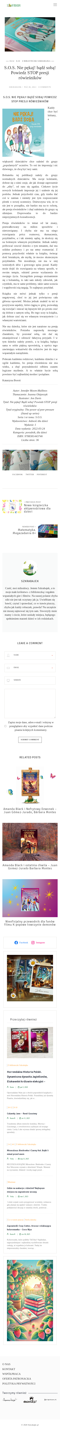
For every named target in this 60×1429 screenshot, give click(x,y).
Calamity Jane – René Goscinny (22, 1113)
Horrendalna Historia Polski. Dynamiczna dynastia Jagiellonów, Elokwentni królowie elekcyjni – (27, 1076)
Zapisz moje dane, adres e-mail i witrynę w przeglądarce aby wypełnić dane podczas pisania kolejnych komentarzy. (31, 726)
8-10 (18, 61)
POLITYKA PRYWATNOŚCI (18, 1383)
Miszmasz (11, 1182)
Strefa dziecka (30, 1220)
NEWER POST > (29, 527)
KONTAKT (8, 1369)
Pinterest (42, 475)
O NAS (6, 1364)
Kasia (12, 1087)
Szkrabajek (15, 87)
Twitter (30, 475)
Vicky (12, 1159)
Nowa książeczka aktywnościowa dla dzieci (37, 508)
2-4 (9, 1144)
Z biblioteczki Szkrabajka (36, 61)
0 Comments (45, 87)
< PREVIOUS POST (32, 502)
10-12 (11, 61)
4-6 (13, 1144)
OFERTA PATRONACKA (16, 1378)
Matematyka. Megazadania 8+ (24, 531)
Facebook (17, 475)
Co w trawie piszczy (16, 1220)
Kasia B (12, 1118)
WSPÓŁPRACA (11, 1373)
